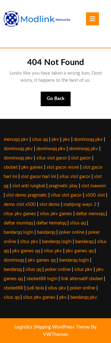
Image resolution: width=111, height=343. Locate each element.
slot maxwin (93, 186)
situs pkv (29, 241)
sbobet (11, 167)
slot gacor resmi (63, 167)
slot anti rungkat (28, 186)
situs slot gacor (51, 158)
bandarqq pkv (83, 297)
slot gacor (81, 158)
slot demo (49, 204)
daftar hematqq (51, 223)
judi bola (35, 288)
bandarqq (46, 232)
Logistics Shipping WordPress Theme (52, 327)
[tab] (92, 18)
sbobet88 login (42, 278)
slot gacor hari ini (38, 176)
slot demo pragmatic (26, 195)
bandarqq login (18, 232)
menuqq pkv (16, 139)
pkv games (32, 167)
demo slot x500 (20, 204)
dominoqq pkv (88, 139)
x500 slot (95, 195)
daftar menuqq (90, 213)
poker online (71, 232)
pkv (55, 139)
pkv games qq (26, 251)
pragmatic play (63, 186)
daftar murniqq (18, 223)
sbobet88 (13, 288)
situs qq (40, 139)
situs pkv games (20, 213)
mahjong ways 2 (80, 204)
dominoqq (14, 260)
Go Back (59, 101)
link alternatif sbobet (82, 278)
